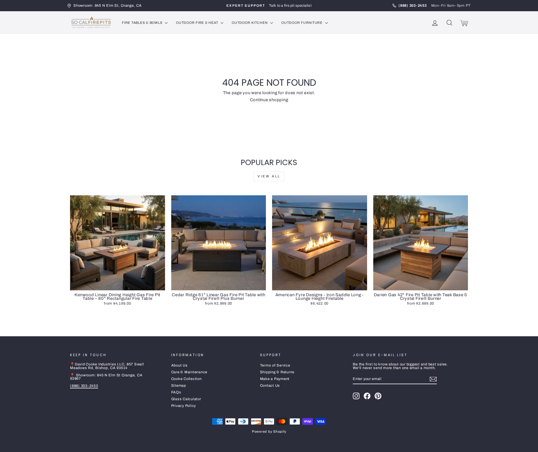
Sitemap (178, 386)
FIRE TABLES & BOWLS (142, 23)
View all (269, 176)
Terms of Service (275, 365)
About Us (179, 365)
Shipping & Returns (277, 372)
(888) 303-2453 (84, 386)
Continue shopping (269, 100)
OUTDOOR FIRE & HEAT (197, 23)
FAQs (176, 392)
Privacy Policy (183, 406)
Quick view (117, 285)
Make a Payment (275, 379)
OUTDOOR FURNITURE (302, 23)
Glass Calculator (186, 399)
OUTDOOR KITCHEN (250, 23)
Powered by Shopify (269, 432)
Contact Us (270, 386)
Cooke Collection (186, 379)
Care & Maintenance (189, 372)
